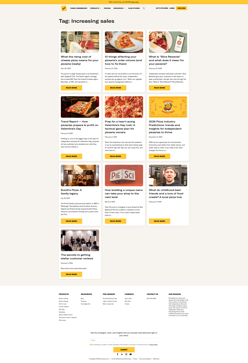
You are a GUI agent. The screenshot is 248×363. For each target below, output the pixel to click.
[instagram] (126, 354)
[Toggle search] (143, 8)
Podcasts (83, 301)
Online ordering (63, 298)
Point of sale (62, 304)
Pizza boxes (62, 320)
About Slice (128, 298)
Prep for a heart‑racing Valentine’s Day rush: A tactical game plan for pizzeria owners (120, 127)
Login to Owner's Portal (110, 301)
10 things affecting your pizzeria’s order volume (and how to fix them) (123, 60)
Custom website (64, 306)
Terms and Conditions (145, 359)
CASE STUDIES (134, 8)
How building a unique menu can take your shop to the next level (124, 193)
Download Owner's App (110, 298)
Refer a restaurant (108, 304)
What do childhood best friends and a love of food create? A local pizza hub (166, 193)
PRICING (107, 8)
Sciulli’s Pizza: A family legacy (71, 191)
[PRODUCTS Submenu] (100, 8)
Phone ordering (63, 301)
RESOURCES (118, 8)
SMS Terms (156, 359)
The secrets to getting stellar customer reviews (77, 256)
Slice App (62, 309)
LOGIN (172, 8)
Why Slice (128, 301)
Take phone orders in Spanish (68, 317)
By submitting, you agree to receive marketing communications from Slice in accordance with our (124, 344)
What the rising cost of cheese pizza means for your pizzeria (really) (79, 60)
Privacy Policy (154, 344)
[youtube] (131, 354)
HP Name (86, 330)
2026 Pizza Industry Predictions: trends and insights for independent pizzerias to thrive (165, 127)
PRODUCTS (94, 8)
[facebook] (117, 354)
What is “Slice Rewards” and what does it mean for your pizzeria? (166, 60)
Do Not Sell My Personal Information (121, 359)
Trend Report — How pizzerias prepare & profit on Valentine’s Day (79, 125)
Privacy (135, 359)
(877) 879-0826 (162, 8)
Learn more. (135, 2)
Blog (82, 298)
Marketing (62, 312)
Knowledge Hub (85, 304)
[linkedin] (122, 354)
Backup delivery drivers (66, 315)
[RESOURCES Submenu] (125, 8)
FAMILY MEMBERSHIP (78, 8)
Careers (127, 304)
